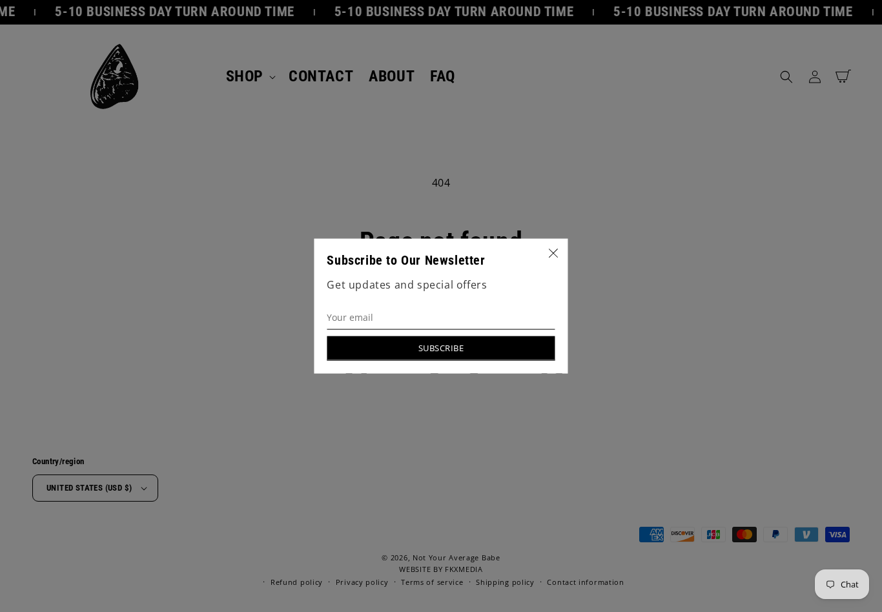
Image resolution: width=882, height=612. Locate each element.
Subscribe (441, 347)
